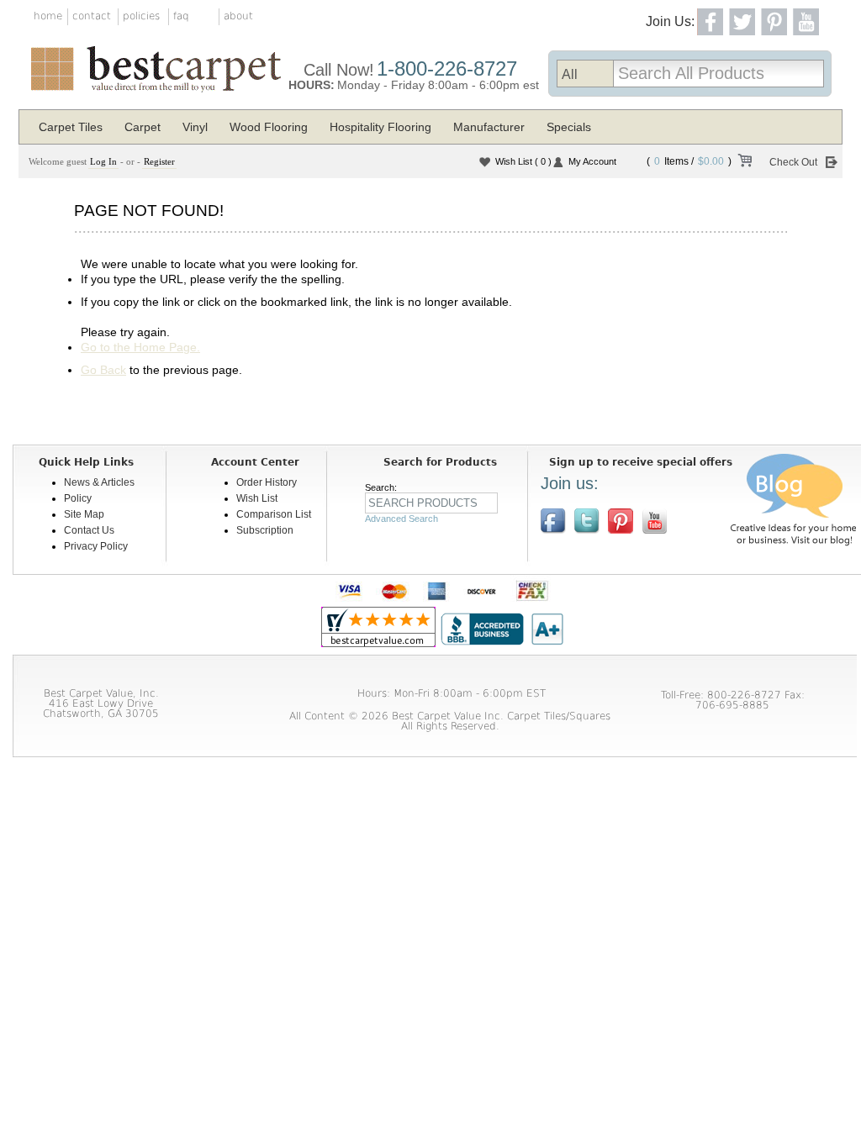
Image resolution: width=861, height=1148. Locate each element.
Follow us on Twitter (587, 521)
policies (141, 16)
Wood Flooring (269, 127)
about (238, 16)
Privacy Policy (96, 546)
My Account (592, 161)
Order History (266, 482)
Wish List (523, 161)
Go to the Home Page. (140, 347)
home (48, 16)
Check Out (793, 162)
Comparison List (273, 514)
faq (181, 16)
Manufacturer (489, 127)
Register (159, 161)
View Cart (744, 163)
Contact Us (89, 530)
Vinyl (195, 127)
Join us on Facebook (553, 521)
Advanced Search (401, 518)
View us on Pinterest (620, 521)
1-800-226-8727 (447, 68)
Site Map (84, 514)
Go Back (103, 370)
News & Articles (99, 482)
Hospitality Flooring (380, 127)
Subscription (264, 530)
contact (91, 16)
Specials (569, 127)
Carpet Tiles (71, 127)
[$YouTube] (654, 521)
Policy (78, 498)
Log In (103, 161)
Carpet (142, 127)
